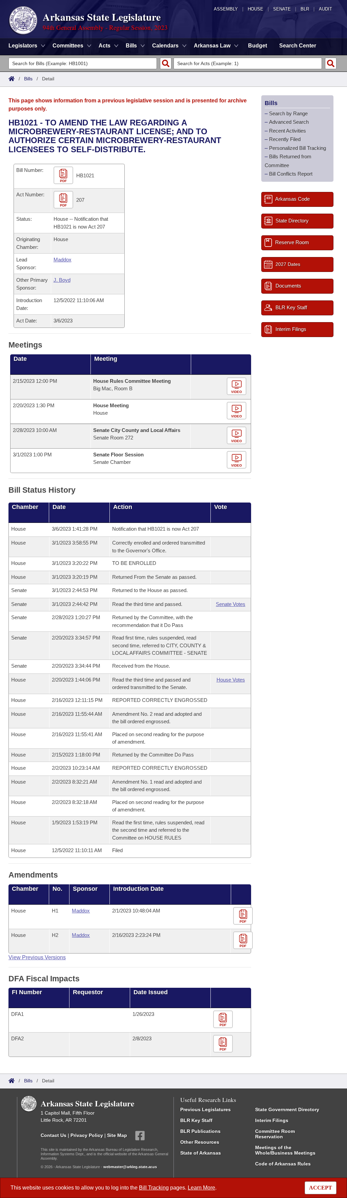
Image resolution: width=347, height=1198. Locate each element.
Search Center (297, 45)
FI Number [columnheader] (27, 992)
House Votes (231, 680)
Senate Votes (230, 604)
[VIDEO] (237, 386)
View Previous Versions (37, 957)
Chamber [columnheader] (25, 507)
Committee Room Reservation (275, 1133)
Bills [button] (131, 45)
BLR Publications (200, 1131)
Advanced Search (289, 122)
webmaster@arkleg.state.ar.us (130, 1167)
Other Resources (199, 1142)
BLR (305, 9)
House (255, 9)
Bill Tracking (154, 1188)
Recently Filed (285, 139)
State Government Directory (287, 1109)
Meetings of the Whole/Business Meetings (285, 1150)
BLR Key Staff (196, 1120)
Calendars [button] (165, 45)
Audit (325, 9)
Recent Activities (287, 131)
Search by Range (288, 113)
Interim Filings (271, 1120)
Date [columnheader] (20, 358)
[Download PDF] (243, 916)
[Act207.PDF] (64, 200)
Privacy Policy (86, 1135)
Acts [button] (104, 45)
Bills (28, 78)
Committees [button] (68, 45)
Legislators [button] (22, 45)
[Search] (165, 63)
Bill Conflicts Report (290, 174)
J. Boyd (62, 280)
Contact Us (53, 1135)
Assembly (226, 9)
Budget (257, 45)
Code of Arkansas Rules (283, 1163)
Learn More (201, 1188)
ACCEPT (320, 1188)
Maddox (63, 259)
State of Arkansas (200, 1153)
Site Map (117, 1135)
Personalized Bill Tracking (297, 148)
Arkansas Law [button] (212, 45)
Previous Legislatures (205, 1109)
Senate (282, 9)
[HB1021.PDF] (64, 176)
